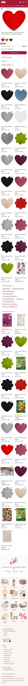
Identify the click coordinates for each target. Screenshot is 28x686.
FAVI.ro (13, 678)
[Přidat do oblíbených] (26, 90)
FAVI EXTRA (6, 659)
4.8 (9, 46)
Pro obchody (7, 657)
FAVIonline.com (6, 673)
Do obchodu (15, 52)
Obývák (14, 609)
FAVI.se (8, 680)
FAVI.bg (19, 680)
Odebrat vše (8, 571)
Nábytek (3, 5)
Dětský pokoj (5, 622)
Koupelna (5, 609)
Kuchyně (23, 598)
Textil (13, 5)
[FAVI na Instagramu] (7, 641)
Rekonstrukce (14, 598)
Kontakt (5, 633)
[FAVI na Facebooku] (4, 641)
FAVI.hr (22, 678)
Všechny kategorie (20, 5)
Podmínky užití (7, 661)
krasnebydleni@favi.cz (10, 631)
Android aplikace (9, 669)
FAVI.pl (8, 678)
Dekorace (8, 5)
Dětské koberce (11, 8)
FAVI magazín (7, 655)
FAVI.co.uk (13, 680)
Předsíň (14, 621)
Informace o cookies (9, 663)
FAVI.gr (23, 680)
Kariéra (5, 635)
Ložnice (23, 609)
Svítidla (5, 598)
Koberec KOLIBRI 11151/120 (7, 524)
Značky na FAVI (7, 651)
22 (25, 315)
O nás (5, 647)
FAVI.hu (17, 678)
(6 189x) (12, 46)
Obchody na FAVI (8, 649)
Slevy (23, 621)
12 (12, 315)
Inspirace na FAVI (8, 653)
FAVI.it (4, 680)
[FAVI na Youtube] (10, 641)
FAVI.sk (4, 678)
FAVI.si (3, 682)
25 (25, 401)
